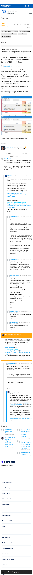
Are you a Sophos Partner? (14, 204)
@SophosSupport (21, 206)
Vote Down (6, 172)
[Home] (8, 6)
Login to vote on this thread (8, 25)
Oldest (11, 156)
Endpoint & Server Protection (11, 31)
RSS (16, 45)
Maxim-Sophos (9, 147)
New (30, 12)
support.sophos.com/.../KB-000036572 (20, 418)
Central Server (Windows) (10, 34)
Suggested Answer (4, 24)
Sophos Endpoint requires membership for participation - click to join (16, 571)
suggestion (19, 404)
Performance (24, 34)
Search (25, 6)
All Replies (8, 153)
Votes (16, 156)
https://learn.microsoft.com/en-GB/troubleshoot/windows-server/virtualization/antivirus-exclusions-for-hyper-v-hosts (19, 194)
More (18, 13)
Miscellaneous (7, 36)
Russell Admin (8, 66)
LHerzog (12, 392)
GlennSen (10, 176)
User (28, 6)
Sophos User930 (14, 275)
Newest (21, 156)
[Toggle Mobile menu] (30, 6)
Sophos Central (26, 31)
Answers (24, 153)
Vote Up (4, 172)
